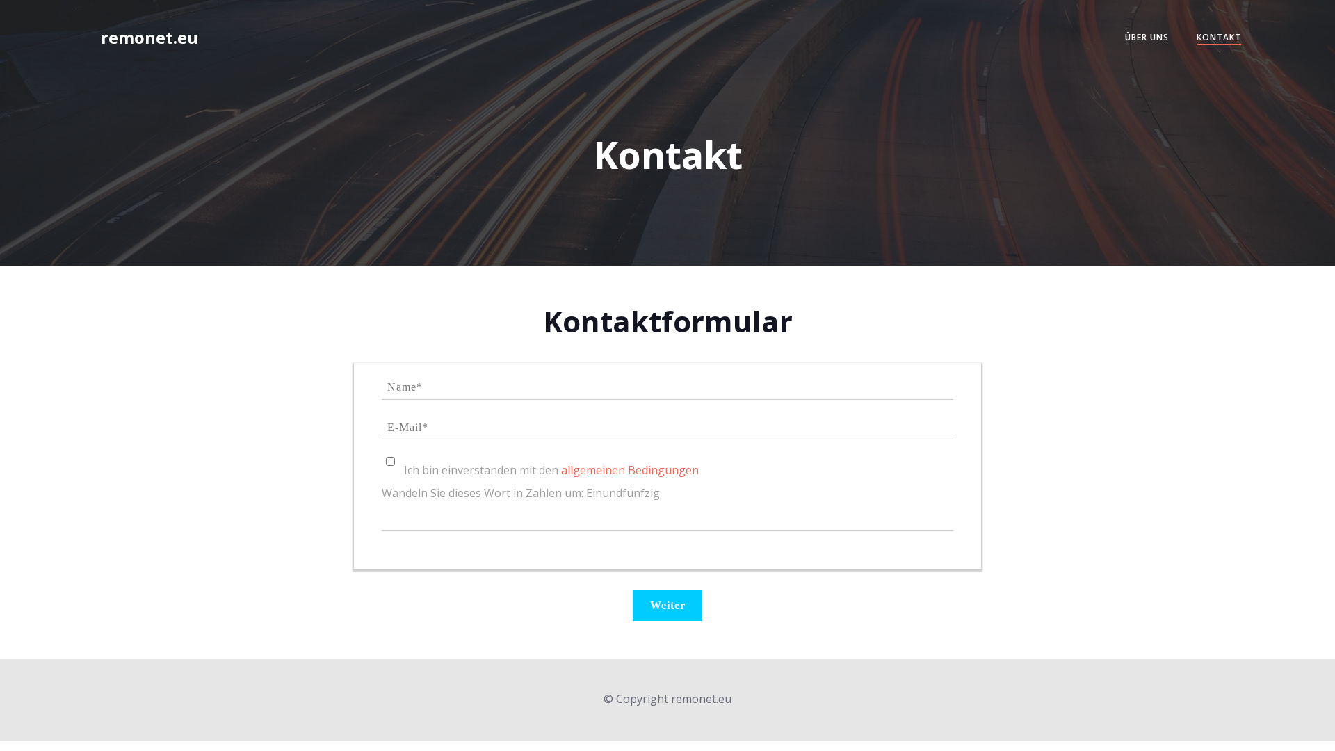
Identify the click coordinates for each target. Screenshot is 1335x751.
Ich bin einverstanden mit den (551, 470)
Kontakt (1219, 37)
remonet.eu (149, 37)
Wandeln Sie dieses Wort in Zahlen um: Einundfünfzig (521, 493)
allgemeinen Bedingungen (630, 470)
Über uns (1147, 37)
